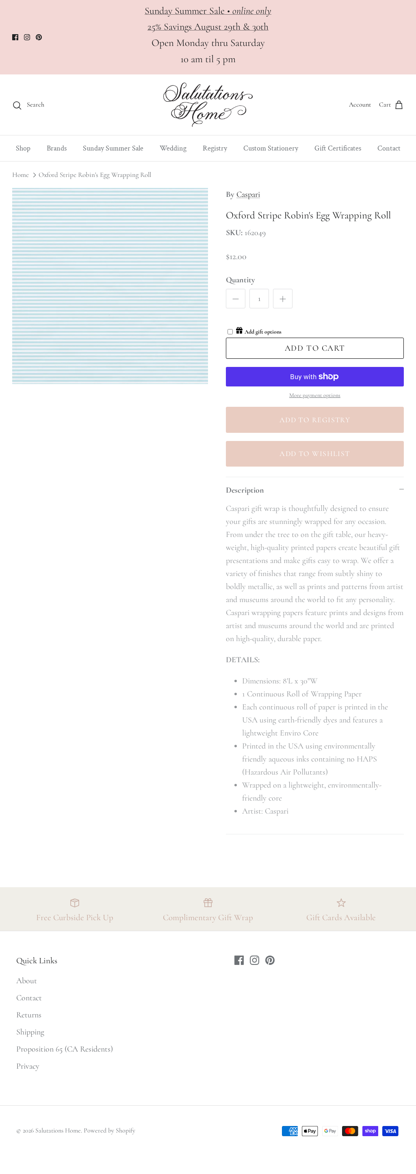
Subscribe (310, 1081)
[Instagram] (311, 1114)
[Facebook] (298, 1114)
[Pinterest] (323, 1114)
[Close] (390, 969)
